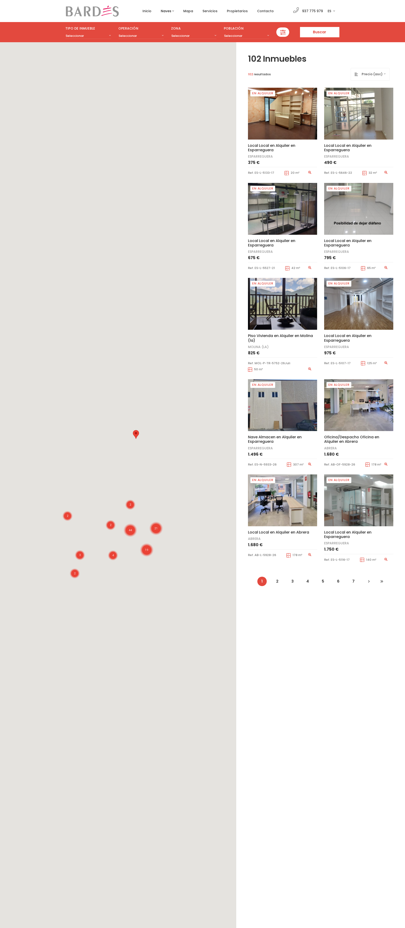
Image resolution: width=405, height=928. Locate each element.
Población (234, 28)
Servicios (210, 11)
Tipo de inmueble (80, 28)
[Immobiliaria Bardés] (92, 11)
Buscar (319, 32)
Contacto (265, 11)
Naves (166, 11)
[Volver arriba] (395, 915)
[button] (136, 434)
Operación (128, 28)
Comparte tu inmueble (357, 915)
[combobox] (88, 36)
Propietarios (237, 11)
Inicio (146, 11)
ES (330, 11)
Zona (176, 28)
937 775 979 (312, 11)
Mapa (188, 11)
